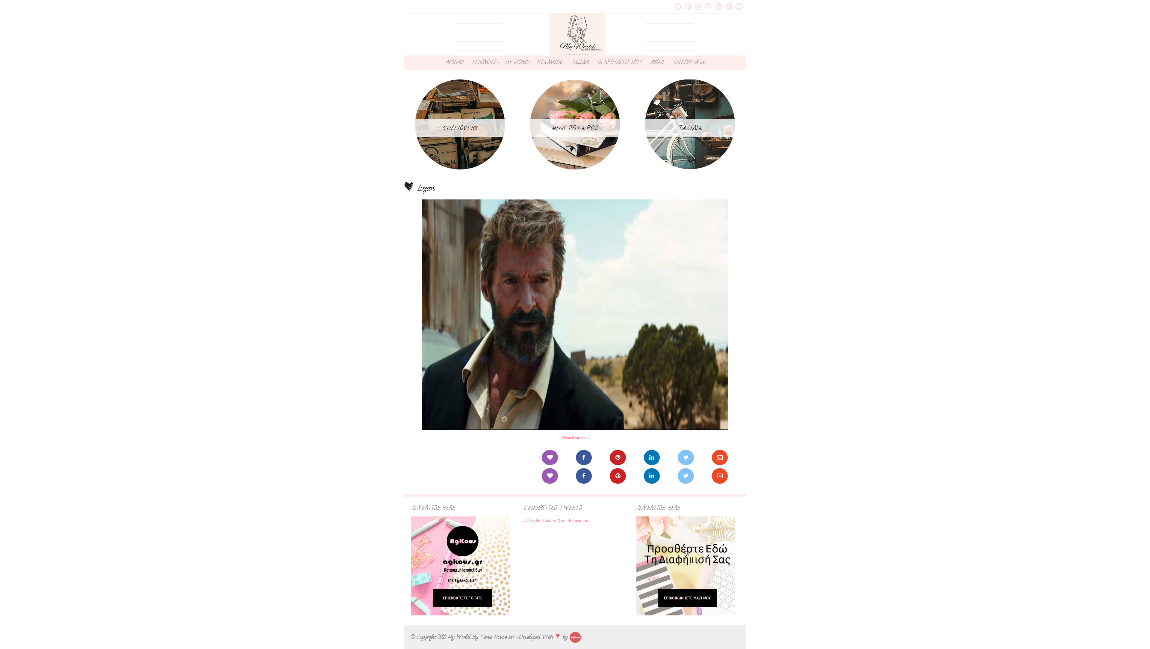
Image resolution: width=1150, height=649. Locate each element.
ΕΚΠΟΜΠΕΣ (484, 62)
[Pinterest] (618, 457)
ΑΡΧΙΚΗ (454, 62)
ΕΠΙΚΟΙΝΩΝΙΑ (689, 62)
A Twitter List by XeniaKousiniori (556, 520)
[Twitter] (686, 457)
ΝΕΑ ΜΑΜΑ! (549, 62)
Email (739, 6)
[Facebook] (584, 457)
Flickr (708, 6)
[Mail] (720, 457)
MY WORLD (516, 62)
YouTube (729, 6)
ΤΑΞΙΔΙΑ (579, 62)
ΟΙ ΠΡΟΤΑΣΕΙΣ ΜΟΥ (619, 62)
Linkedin (718, 6)
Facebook (688, 6)
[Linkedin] (652, 457)
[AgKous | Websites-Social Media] (575, 636)
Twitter (678, 6)
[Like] (550, 457)
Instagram (698, 6)
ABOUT (658, 62)
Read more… (575, 437)
